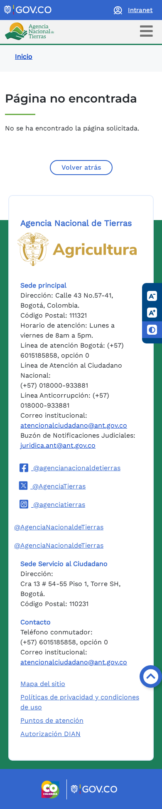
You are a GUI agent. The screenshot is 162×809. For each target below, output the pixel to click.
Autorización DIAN (50, 734)
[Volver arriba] (151, 676)
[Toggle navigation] (146, 31)
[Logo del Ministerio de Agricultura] (77, 249)
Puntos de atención (51, 720)
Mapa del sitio (42, 684)
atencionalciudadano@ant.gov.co (73, 425)
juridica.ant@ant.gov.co (58, 445)
